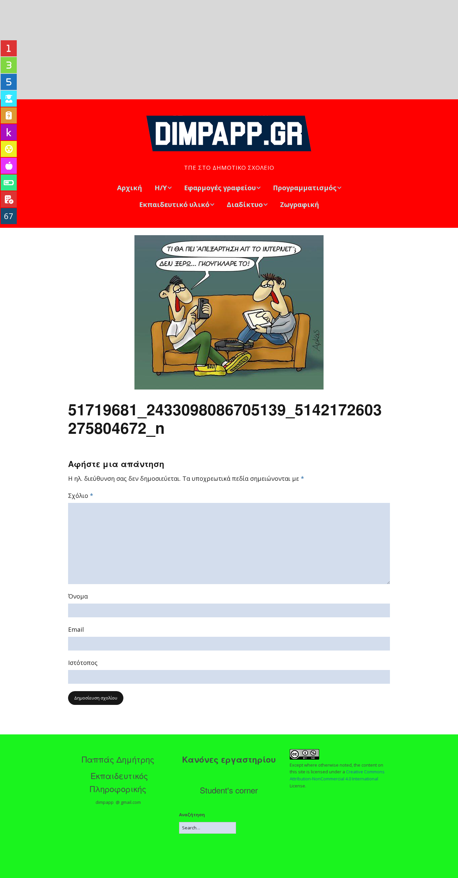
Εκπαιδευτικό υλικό (174, 204)
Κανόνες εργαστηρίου (229, 759)
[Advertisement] (229, 50)
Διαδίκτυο (245, 204)
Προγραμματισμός (305, 187)
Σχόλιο (80, 496)
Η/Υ (161, 187)
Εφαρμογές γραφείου (220, 187)
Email (76, 629)
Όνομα (78, 596)
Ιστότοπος (83, 663)
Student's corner (229, 790)
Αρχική (129, 187)
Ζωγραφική (299, 204)
